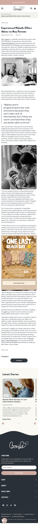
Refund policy (5, 516)
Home (3, 14)
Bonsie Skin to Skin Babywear (15, 519)
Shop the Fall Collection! (19, 2)
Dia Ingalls (5, 39)
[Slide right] (35, 423)
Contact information (18, 516)
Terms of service (6, 514)
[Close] (35, 237)
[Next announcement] (36, 2)
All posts (19, 360)
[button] (2, 8)
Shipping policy (29, 514)
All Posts (8, 14)
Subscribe (19, 473)
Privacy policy (18, 514)
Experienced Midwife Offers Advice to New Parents (15, 16)
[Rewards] (4, 520)
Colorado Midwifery (8, 43)
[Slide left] (3, 423)
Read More (7, 419)
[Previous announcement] (2, 2)
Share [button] (3, 23)
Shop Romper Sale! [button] (19, 283)
